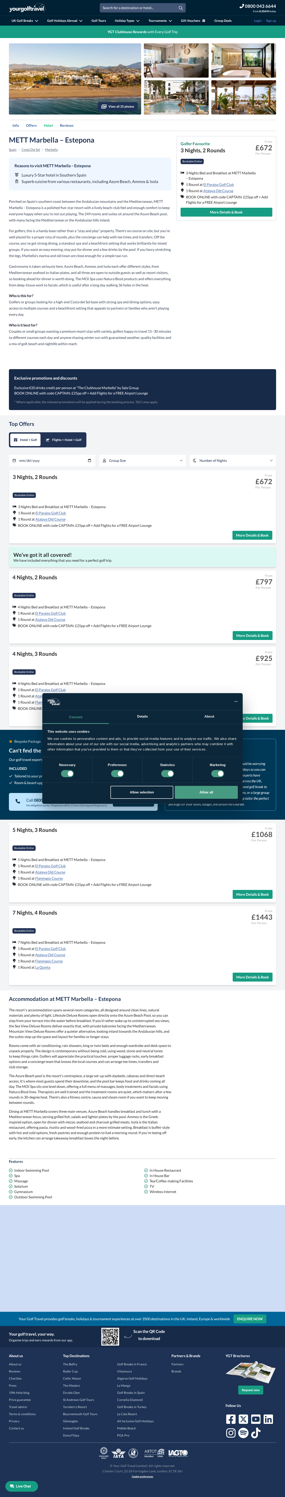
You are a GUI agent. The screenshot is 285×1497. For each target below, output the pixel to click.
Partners (177, 1364)
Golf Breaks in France (132, 1364)
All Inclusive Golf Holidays (135, 1421)
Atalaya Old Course (218, 191)
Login (258, 20)
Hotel (48, 125)
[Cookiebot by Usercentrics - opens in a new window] (218, 701)
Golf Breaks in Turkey (132, 1407)
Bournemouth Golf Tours (80, 1414)
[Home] (27, 8)
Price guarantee (20, 1400)
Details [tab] (142, 716)
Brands (176, 1371)
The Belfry (70, 1364)
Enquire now (250, 1319)
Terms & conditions (22, 1414)
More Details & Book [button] (226, 212)
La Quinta (42, 967)
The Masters (71, 1385)
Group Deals (223, 20)
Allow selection (142, 792)
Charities (15, 1378)
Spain (12, 149)
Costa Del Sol (31, 149)
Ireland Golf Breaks (76, 1428)
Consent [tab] (75, 717)
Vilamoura (124, 1371)
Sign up (271, 20)
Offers (31, 125)
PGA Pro (123, 1435)
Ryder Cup (70, 1371)
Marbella (51, 149)
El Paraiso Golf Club (218, 184)
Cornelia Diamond (130, 1400)
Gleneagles (70, 1421)
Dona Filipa (71, 1435)
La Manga (123, 1385)
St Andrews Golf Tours (78, 1400)
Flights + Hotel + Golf (66, 440)
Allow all (206, 792)
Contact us (16, 1428)
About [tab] (209, 716)
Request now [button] (251, 1390)
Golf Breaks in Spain (131, 1392)
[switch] (117, 773)
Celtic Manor (72, 1378)
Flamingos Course (49, 878)
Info (15, 125)
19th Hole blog (19, 1392)
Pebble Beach (126, 1428)
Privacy (14, 1421)
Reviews (66, 125)
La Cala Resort (127, 1414)
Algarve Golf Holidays (132, 1378)
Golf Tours (99, 20)
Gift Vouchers (190, 20)
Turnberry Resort (75, 1407)
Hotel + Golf (28, 440)
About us (15, 1364)
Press (12, 1385)
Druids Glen (71, 1392)
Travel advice (18, 1407)
